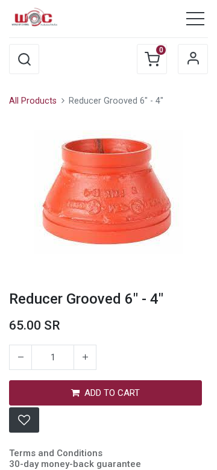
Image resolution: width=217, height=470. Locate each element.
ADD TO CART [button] (112, 392)
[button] (24, 59)
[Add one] (85, 357)
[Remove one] (20, 357)
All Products (33, 101)
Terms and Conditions (55, 453)
